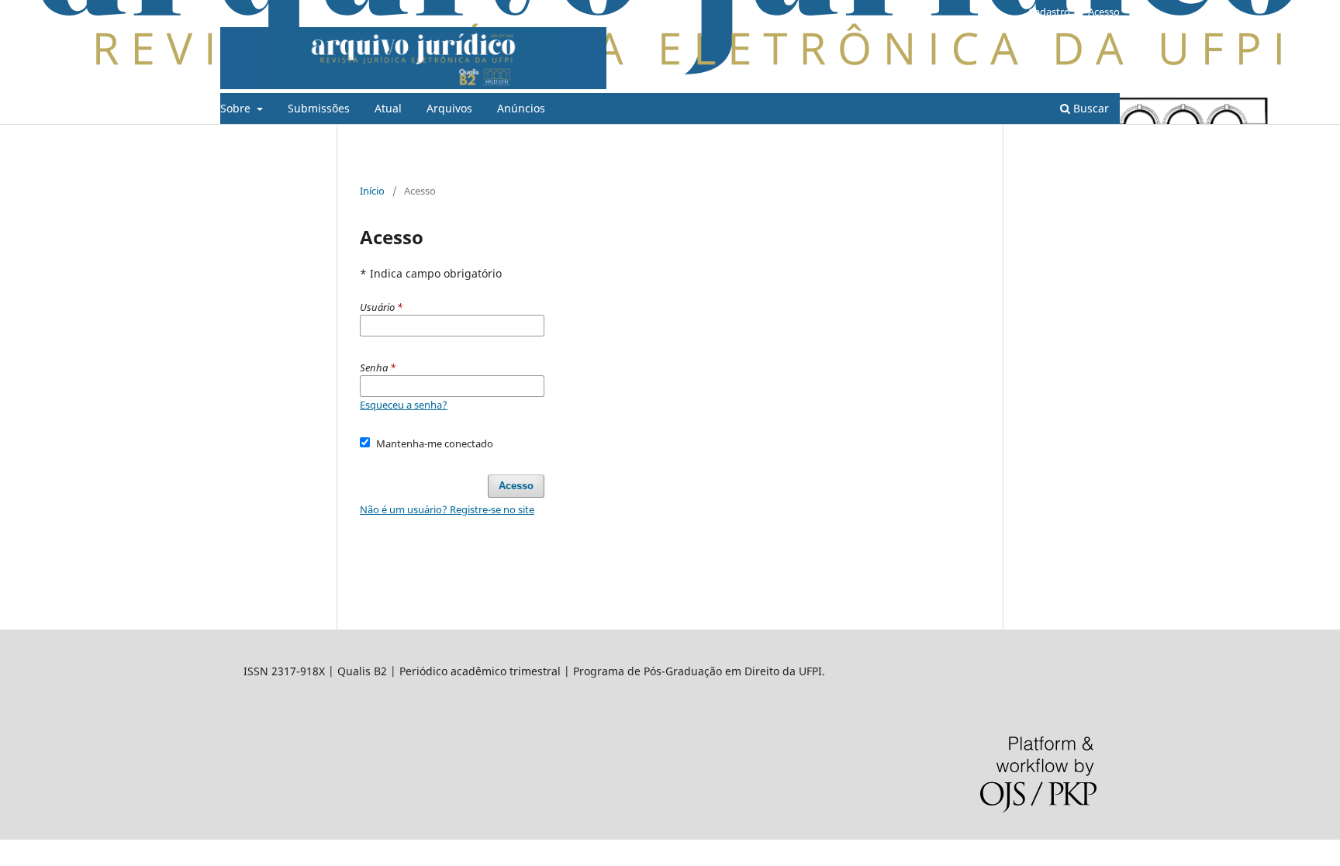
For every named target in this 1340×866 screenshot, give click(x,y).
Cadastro (1049, 12)
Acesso (1104, 12)
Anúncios (521, 108)
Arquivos (449, 108)
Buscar (1089, 108)
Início (372, 191)
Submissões (319, 108)
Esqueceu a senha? (403, 405)
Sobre (237, 108)
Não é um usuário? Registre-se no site (447, 509)
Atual (388, 108)
